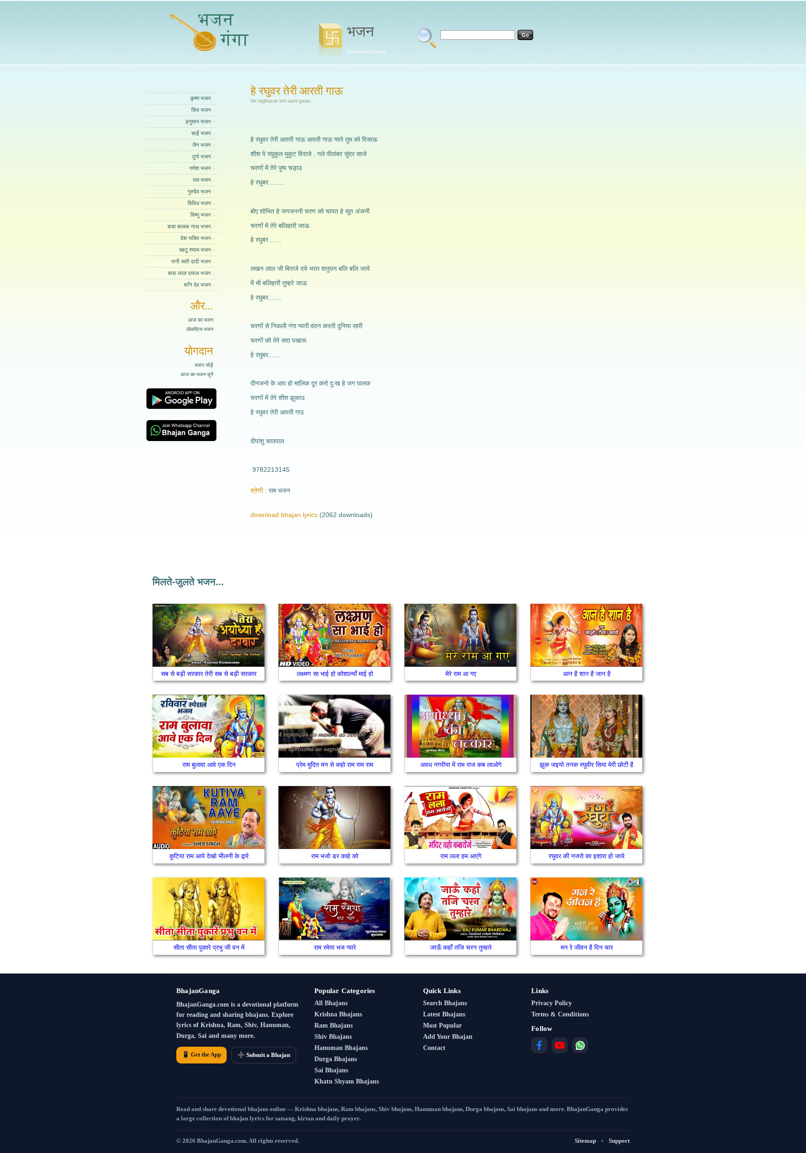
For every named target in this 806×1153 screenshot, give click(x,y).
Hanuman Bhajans (341, 1047)
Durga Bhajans (335, 1059)
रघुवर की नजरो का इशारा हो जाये (587, 856)
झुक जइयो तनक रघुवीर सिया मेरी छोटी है (586, 764)
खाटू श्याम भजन (195, 250)
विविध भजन (199, 203)
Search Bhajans (445, 1003)
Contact (434, 1047)
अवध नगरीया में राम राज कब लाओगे (460, 764)
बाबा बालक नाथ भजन (189, 226)
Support (619, 1140)
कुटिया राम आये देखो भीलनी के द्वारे (209, 856)
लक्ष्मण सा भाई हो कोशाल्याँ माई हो (335, 673)
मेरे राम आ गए (460, 673)
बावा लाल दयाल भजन (189, 273)
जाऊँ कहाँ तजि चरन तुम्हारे (461, 947)
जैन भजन (201, 145)
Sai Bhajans (331, 1070)
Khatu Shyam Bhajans (346, 1081)
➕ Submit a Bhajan (263, 1054)
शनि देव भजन (197, 285)
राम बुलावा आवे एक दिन (209, 764)
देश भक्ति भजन (196, 238)
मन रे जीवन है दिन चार (587, 947)
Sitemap (585, 1140)
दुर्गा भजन (201, 156)
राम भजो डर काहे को (334, 856)
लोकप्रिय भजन (199, 329)
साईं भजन (201, 133)
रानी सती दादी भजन (191, 261)
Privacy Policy (551, 1003)
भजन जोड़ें (204, 365)
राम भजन (202, 180)
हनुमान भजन (198, 121)
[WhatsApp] (580, 1045)
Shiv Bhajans (333, 1036)
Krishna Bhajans (338, 1014)
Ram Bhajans (333, 1025)
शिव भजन (201, 110)
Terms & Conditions (560, 1014)
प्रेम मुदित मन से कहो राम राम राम (334, 764)
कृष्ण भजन (200, 98)
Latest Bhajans (444, 1014)
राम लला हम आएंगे (460, 856)
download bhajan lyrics (284, 514)
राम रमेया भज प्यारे (335, 947)
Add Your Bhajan (447, 1036)
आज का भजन (200, 320)
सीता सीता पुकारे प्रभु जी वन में (209, 947)
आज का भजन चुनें (197, 374)
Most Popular (442, 1025)
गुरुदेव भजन (199, 191)
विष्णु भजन (200, 215)
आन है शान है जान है (587, 673)
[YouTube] (560, 1045)
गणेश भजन (200, 168)
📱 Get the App (201, 1054)
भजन (366, 38)
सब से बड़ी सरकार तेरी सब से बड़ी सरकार (209, 673)
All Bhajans (330, 1003)
